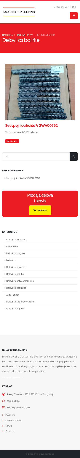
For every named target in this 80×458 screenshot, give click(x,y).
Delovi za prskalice (16, 267)
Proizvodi (10, 415)
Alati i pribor (12, 294)
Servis (8, 425)
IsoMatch (11, 260)
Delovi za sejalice (15, 308)
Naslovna (7, 35)
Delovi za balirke (15, 274)
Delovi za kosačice (16, 287)
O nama (10, 431)
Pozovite (41, 210)
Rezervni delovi (13, 420)
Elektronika (12, 246)
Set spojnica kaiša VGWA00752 (31, 125)
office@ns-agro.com (18, 407)
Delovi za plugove (15, 253)
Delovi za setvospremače (20, 281)
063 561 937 (13, 400)
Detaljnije (12, 141)
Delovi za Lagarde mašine (20, 301)
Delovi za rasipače (16, 239)
